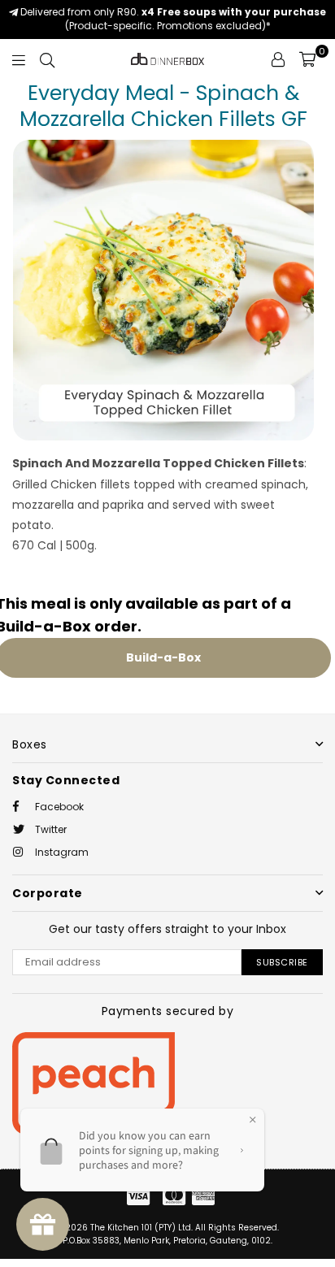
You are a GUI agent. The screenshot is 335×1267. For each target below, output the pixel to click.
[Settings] (278, 59)
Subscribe (282, 962)
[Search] (47, 59)
